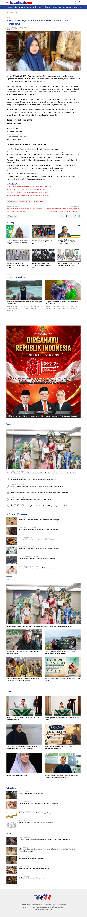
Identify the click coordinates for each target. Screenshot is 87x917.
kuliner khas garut (39, 201)
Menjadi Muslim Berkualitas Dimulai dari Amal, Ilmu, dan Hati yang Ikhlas (23, 719)
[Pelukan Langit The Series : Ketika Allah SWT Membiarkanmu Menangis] (63, 734)
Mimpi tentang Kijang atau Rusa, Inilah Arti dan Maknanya (37, 558)
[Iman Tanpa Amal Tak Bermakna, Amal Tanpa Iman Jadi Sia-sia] (63, 706)
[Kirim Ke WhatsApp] (79, 216)
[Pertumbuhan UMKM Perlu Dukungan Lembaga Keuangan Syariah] (43, 255)
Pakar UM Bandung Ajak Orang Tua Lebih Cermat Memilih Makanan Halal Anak (17, 242)
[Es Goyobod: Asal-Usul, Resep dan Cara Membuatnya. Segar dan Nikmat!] (63, 290)
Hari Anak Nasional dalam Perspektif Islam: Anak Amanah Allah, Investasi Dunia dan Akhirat (21, 747)
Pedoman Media (37, 904)
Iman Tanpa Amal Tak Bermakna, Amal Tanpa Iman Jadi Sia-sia (62, 719)
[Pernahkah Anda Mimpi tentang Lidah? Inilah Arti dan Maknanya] (11, 521)
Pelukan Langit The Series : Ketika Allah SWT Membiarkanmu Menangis (59, 747)
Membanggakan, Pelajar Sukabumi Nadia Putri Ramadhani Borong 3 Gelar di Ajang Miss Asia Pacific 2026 (44, 473)
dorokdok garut (12, 201)
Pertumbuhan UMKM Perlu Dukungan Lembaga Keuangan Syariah (41, 265)
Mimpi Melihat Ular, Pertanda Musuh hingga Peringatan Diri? (38, 813)
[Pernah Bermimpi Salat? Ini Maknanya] (11, 795)
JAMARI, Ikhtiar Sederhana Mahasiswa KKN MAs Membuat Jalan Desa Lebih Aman (37, 486)
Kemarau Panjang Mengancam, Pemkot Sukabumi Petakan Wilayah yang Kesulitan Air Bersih (40, 506)
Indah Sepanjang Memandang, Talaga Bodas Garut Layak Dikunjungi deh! (24, 302)
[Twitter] (42, 898)
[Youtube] (49, 898)
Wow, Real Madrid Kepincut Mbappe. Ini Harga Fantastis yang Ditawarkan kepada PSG (24, 208)
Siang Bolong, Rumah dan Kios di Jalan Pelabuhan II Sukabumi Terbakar (33, 479)
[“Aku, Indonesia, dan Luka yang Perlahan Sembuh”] (11, 870)
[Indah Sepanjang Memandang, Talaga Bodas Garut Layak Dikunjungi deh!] (24, 290)
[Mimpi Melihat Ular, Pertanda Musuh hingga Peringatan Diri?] (11, 814)
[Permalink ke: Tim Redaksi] (8, 28)
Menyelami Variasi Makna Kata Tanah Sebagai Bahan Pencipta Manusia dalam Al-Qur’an (61, 776)
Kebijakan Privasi (49, 904)
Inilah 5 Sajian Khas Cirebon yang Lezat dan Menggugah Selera (26, 189)
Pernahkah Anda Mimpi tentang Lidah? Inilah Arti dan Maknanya (39, 520)
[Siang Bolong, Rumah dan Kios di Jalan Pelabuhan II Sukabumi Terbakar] (24, 639)
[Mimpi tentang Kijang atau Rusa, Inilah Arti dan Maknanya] (11, 560)
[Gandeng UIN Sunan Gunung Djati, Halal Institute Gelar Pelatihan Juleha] (43, 231)
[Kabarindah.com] (21, 2)
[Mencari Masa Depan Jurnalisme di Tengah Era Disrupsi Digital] (63, 667)
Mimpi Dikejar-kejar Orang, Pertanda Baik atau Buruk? (36, 822)
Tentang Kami (26, 904)
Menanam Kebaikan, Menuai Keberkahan (31, 859)
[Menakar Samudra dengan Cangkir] (24, 763)
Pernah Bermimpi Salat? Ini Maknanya (31, 793)
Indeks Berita (62, 904)
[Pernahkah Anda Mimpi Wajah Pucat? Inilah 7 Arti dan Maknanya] (11, 550)
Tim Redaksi (14, 27)
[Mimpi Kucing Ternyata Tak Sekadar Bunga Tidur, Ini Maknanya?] (11, 805)
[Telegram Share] (74, 216)
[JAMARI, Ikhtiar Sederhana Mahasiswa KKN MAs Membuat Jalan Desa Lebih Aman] (63, 639)
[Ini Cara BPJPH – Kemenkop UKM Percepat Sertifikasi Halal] (69, 255)
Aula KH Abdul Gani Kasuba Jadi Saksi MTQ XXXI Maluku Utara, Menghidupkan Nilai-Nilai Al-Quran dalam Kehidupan (48, 850)
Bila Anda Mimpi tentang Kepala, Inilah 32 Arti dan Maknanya (38, 568)
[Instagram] (45, 898)
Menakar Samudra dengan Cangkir (17, 775)
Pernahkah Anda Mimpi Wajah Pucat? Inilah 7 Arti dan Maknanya (39, 549)
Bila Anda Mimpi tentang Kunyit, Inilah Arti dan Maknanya (37, 539)
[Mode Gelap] (76, 2)
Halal (8, 17)
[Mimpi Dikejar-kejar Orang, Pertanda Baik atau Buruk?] (11, 824)
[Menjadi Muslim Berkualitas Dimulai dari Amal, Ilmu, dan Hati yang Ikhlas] (24, 706)
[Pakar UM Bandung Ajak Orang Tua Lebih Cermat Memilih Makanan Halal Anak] (17, 231)
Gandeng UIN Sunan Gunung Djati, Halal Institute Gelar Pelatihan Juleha (42, 242)
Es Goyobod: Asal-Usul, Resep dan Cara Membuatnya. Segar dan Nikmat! (62, 302)
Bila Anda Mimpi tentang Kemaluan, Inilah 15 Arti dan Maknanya (39, 529)
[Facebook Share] (62, 216)
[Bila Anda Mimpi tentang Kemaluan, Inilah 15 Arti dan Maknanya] (11, 531)
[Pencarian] (79, 2)
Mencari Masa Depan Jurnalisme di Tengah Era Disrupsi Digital (31, 499)
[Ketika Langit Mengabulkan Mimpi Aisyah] (11, 880)
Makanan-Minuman (23, 27)
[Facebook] (38, 898)
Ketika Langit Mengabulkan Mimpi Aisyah (32, 878)
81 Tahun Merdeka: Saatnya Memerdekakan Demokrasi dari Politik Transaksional (44, 839)
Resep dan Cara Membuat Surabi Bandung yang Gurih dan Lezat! (26, 192)
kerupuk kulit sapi (25, 201)
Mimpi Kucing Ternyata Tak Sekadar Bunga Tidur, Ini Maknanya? (39, 803)
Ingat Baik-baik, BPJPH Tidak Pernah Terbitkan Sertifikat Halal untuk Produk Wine (68, 242)
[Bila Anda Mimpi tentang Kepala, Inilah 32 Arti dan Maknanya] (11, 570)
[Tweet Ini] (66, 216)
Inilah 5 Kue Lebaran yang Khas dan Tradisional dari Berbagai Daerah (28, 195)
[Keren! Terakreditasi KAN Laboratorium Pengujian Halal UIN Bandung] (17, 255)
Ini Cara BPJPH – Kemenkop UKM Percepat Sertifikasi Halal (68, 264)
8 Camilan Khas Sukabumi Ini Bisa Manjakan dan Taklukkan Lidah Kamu (28, 186)
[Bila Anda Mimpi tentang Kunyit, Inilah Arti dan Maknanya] (11, 541)
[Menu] (7, 2)
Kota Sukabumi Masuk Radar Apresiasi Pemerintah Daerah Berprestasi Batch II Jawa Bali (39, 493)
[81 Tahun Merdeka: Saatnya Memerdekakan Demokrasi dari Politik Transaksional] (11, 841)
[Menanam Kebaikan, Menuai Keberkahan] (11, 860)
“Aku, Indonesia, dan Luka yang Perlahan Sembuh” (34, 868)
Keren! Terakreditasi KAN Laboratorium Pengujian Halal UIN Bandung (17, 265)
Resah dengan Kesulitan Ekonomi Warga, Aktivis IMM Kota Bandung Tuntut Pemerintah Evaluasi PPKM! (64, 208)
